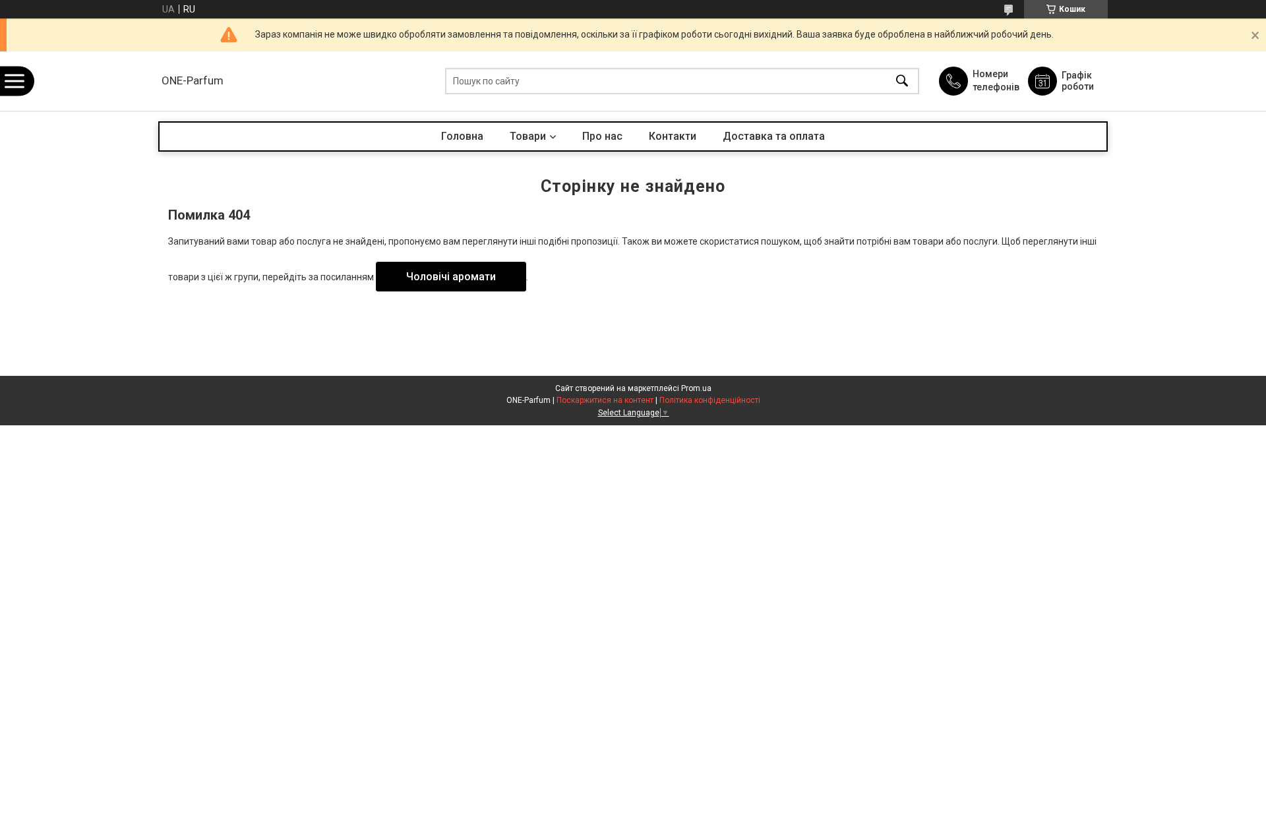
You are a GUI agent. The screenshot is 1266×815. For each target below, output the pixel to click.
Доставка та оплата (774, 136)
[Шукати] (902, 81)
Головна (462, 136)
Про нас (602, 136)
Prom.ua (696, 388)
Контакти (672, 136)
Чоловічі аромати (451, 276)
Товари (528, 136)
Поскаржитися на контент (605, 400)
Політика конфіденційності (709, 400)
